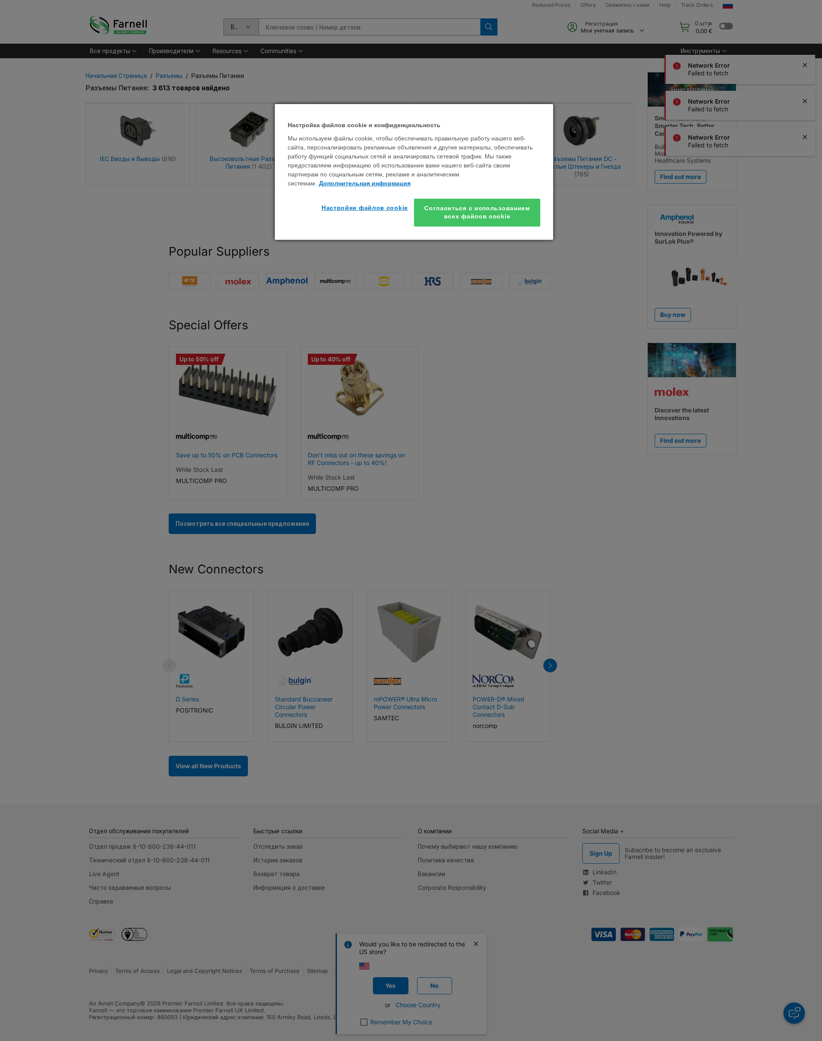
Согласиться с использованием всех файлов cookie (477, 212)
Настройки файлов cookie (365, 207)
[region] (414, 172)
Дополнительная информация (365, 183)
